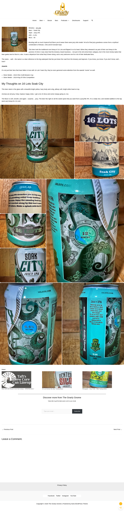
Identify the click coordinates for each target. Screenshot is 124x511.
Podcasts (64, 20)
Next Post (118, 429)
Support (85, 20)
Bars (56, 20)
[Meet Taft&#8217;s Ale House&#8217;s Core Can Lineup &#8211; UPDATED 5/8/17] (21, 379)
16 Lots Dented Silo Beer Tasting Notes (52, 389)
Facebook (51, 496)
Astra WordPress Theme (79, 504)
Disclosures (76, 20)
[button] (44, 20)
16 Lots (38, 28)
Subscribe (77, 411)
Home (34, 20)
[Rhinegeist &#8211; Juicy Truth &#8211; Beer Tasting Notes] (101, 379)
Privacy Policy (62, 485)
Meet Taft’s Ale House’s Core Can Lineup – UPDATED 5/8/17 (18, 389)
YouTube (73, 496)
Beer (41, 20)
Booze (50, 20)
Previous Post (7, 429)
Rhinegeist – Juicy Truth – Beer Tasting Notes (94, 389)
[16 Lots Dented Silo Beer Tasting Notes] (61, 379)
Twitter (58, 496)
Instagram (65, 496)
